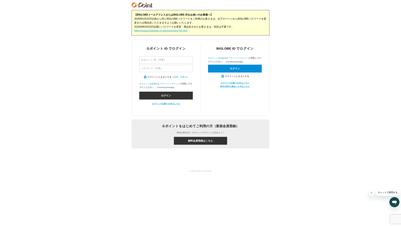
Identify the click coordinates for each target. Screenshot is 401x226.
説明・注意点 (180, 77)
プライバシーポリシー (170, 84)
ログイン (235, 68)
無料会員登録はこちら (200, 140)
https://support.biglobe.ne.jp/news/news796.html (160, 30)
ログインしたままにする (159, 77)
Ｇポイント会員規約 (148, 84)
